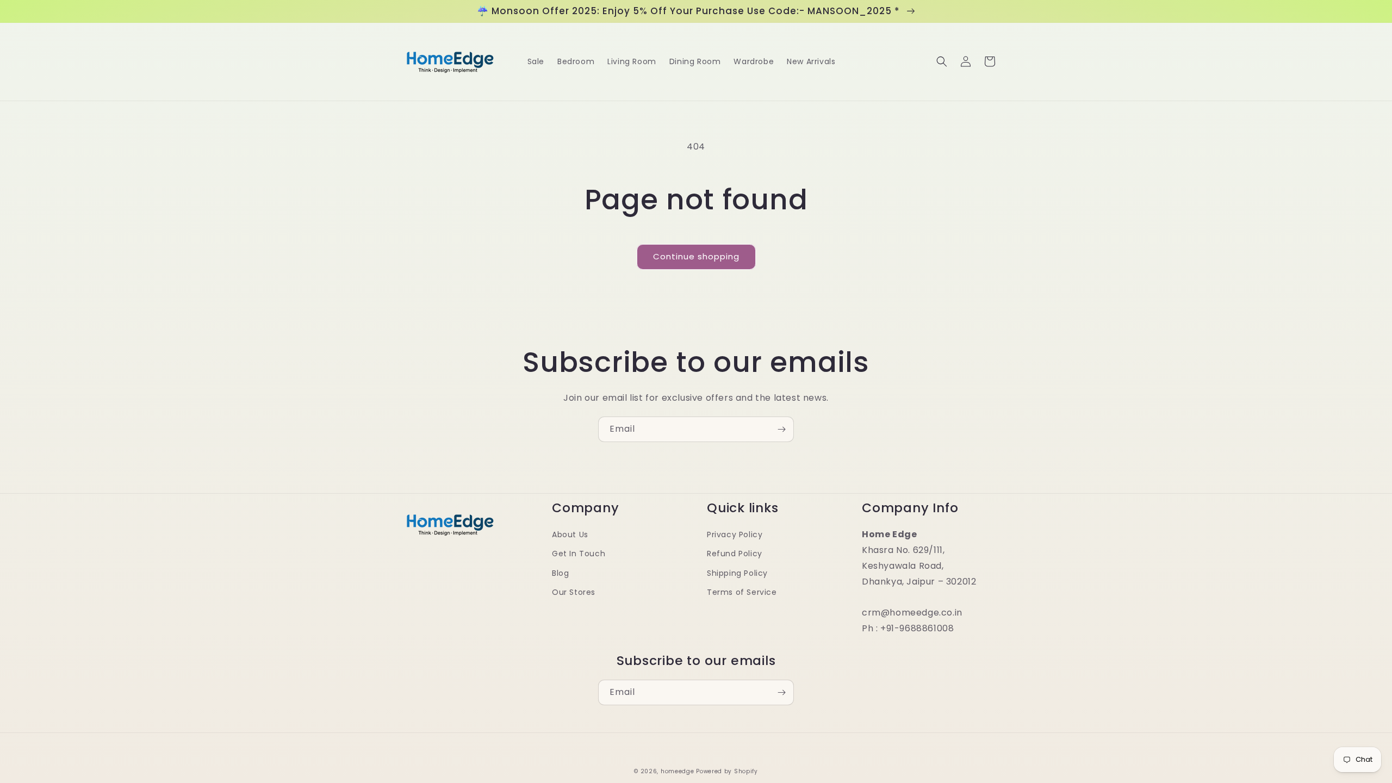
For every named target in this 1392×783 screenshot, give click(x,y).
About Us (570, 534)
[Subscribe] (781, 429)
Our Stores (573, 592)
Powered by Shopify (727, 771)
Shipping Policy (737, 573)
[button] (942, 61)
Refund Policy (734, 553)
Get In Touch (578, 553)
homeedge (677, 771)
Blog (560, 573)
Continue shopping (696, 256)
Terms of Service (742, 592)
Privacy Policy (734, 534)
